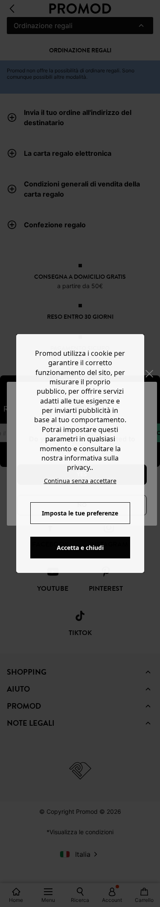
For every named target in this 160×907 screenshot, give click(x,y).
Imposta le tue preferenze (80, 513)
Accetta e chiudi (80, 548)
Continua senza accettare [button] (80, 481)
